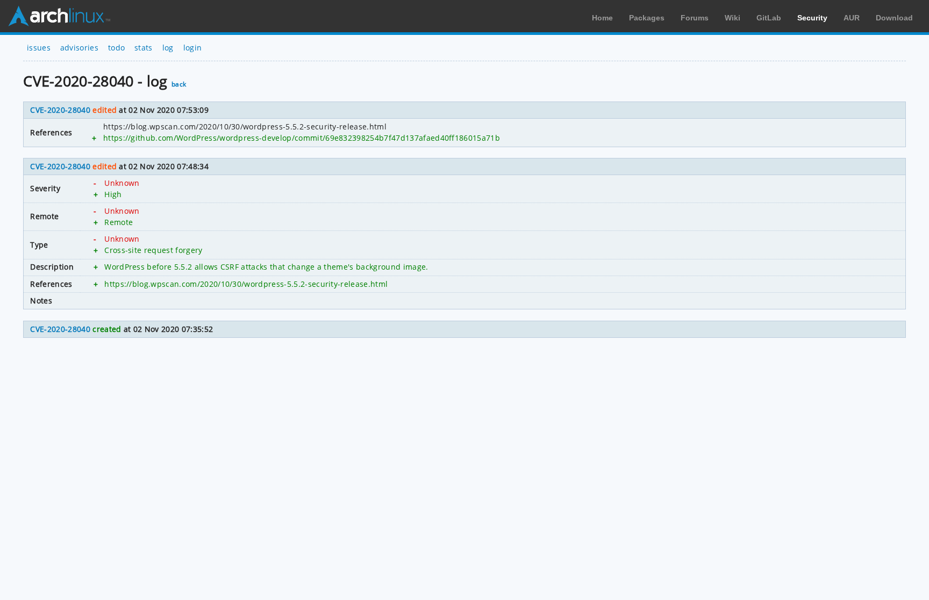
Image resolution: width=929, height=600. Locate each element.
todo (116, 47)
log (168, 47)
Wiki (732, 17)
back (178, 84)
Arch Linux (59, 16)
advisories (79, 47)
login (192, 47)
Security (812, 17)
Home (602, 17)
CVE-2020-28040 (60, 110)
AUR (852, 17)
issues (39, 47)
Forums (695, 17)
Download (894, 17)
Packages (646, 17)
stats (143, 47)
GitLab (768, 17)
